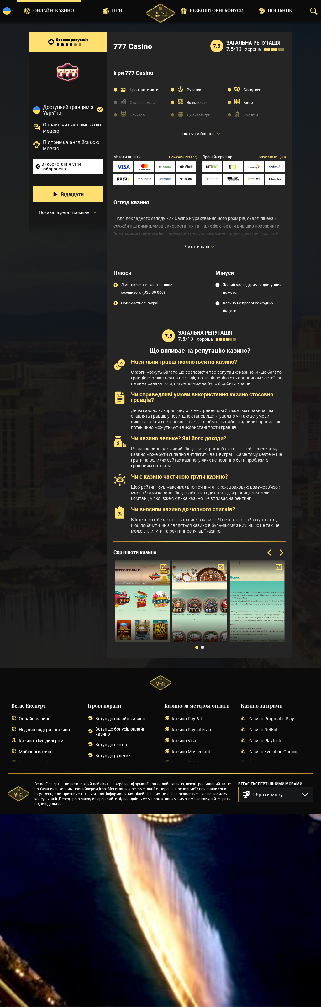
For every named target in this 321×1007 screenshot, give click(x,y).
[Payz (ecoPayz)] (123, 179)
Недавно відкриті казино (44, 729)
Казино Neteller (187, 762)
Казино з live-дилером (41, 740)
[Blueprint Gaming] (254, 179)
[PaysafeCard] (144, 179)
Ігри (117, 11)
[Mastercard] (144, 166)
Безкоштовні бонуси (217, 11)
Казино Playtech (264, 740)
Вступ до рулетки (113, 755)
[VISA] (123, 166)
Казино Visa (184, 740)
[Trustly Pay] (186, 179)
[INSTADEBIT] (165, 179)
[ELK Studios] (233, 179)
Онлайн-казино (53, 11)
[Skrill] (186, 166)
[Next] (281, 553)
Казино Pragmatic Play (271, 718)
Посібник (280, 11)
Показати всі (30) (272, 156)
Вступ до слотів (111, 744)
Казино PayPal (187, 718)
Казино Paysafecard (192, 729)
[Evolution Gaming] (275, 179)
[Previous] (270, 553)
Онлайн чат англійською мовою (72, 127)
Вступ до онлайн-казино (120, 718)
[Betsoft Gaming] (233, 166)
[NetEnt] (212, 166)
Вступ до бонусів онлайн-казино (121, 731)
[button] (275, 794)
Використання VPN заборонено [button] (61, 166)
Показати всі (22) (183, 156)
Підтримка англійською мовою (71, 145)
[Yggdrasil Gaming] (212, 179)
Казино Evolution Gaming (273, 751)
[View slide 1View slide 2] (199, 605)
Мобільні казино (36, 751)
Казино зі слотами (267, 762)
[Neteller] (165, 166)
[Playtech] (275, 166)
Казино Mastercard (191, 751)
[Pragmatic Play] (254, 166)
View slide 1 (197, 647)
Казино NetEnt (263, 729)
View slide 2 (202, 647)
